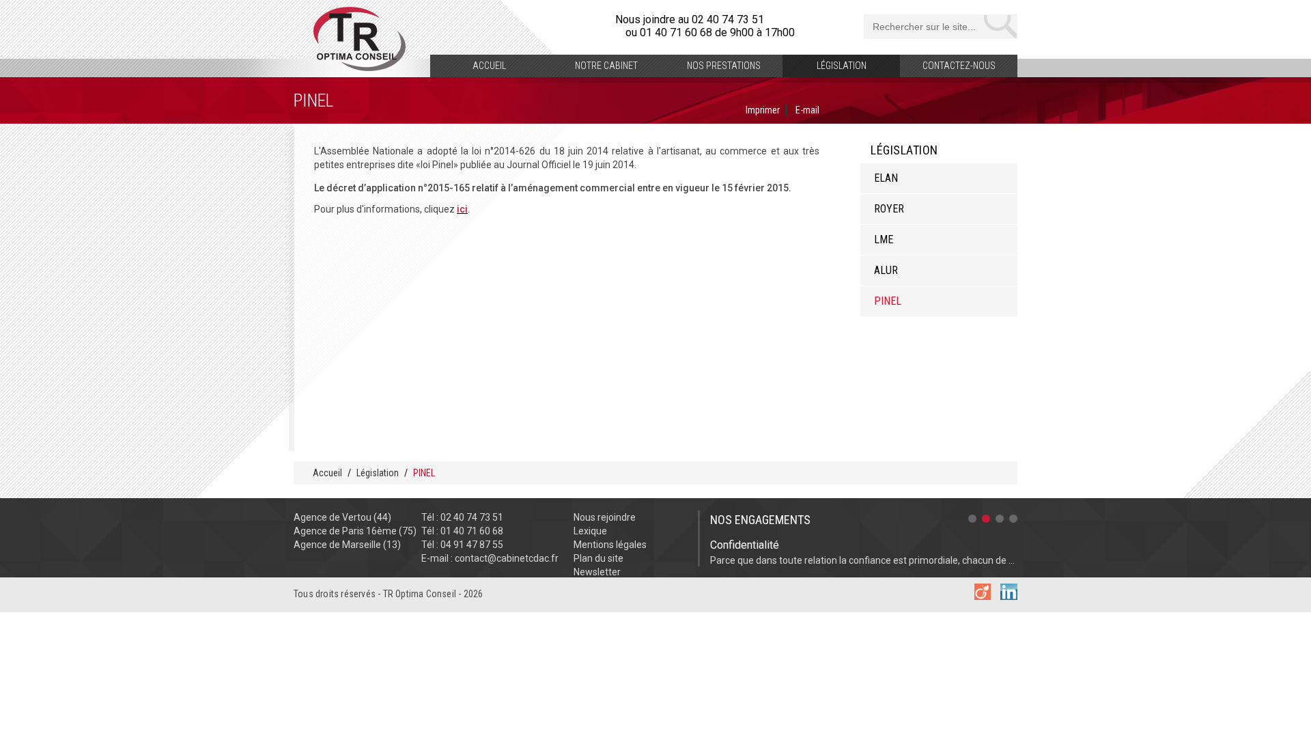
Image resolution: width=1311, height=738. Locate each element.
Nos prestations (724, 65)
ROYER (889, 208)
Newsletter (597, 571)
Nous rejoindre (605, 517)
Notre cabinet (606, 65)
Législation (841, 65)
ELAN (886, 178)
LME (883, 239)
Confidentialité (744, 544)
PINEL (887, 301)
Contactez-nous (959, 65)
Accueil (489, 65)
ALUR (886, 270)
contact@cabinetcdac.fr (507, 558)
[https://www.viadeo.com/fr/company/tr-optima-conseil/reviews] (982, 596)
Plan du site (598, 558)
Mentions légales (610, 544)
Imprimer (763, 110)
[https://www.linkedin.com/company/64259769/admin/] (1008, 596)
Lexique (590, 530)
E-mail (807, 110)
